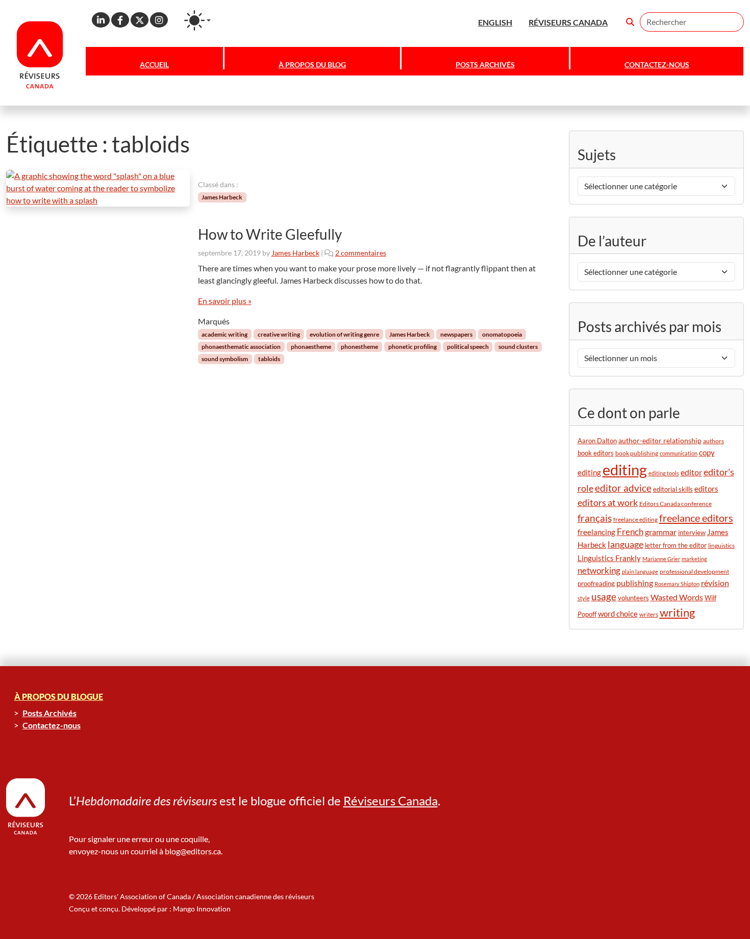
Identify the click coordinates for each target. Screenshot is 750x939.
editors (706, 489)
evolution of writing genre (344, 334)
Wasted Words (677, 597)
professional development (694, 571)
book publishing (636, 453)
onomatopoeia (502, 334)
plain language (640, 571)
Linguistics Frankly (609, 558)
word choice (618, 613)
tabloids (269, 359)
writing (677, 612)
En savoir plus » (225, 301)
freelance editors (696, 518)
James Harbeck (222, 197)
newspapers (456, 334)
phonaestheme (311, 346)
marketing (694, 558)
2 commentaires (360, 252)
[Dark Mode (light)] (197, 20)
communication (678, 453)
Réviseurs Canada (390, 800)
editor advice (623, 488)
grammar (661, 532)
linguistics (721, 545)
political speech (468, 346)
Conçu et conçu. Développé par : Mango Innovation (150, 908)
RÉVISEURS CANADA (568, 22)
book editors (596, 453)
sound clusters (518, 346)
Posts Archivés (485, 64)
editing (625, 469)
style (584, 598)
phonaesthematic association (241, 346)
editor (691, 472)
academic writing (224, 334)
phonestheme (359, 346)
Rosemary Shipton (677, 583)
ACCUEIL (154, 64)
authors (713, 441)
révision (715, 583)
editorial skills (673, 489)
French (630, 532)
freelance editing (635, 519)
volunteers (633, 598)
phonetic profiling (412, 346)
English (495, 22)
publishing (634, 583)
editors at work (608, 502)
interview (692, 532)
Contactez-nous (656, 64)
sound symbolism (225, 359)
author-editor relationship (660, 440)
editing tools (663, 473)
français (595, 518)
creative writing (279, 334)
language (625, 544)
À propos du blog (312, 64)
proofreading (596, 584)
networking (599, 570)
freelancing (596, 532)
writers (648, 614)
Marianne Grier (661, 558)
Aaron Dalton (597, 441)
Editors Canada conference (675, 503)
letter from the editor (676, 545)
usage (603, 596)
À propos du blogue (58, 696)
